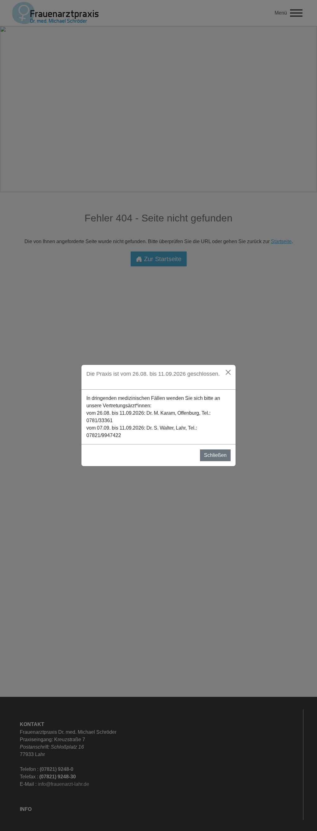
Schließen (215, 455)
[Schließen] (228, 372)
